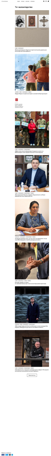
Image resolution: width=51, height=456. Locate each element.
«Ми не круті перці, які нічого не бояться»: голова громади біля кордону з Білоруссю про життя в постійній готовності (31, 326)
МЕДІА (18, 1)
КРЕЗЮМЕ (32, 1)
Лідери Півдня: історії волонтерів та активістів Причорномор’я (31, 93)
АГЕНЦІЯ (22, 1)
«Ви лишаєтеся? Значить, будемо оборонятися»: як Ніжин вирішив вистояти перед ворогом (30, 195)
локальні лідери (27, 149)
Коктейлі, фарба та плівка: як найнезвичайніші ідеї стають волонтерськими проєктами (30, 283)
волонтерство (21, 48)
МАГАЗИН (27, 1)
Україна (32, 193)
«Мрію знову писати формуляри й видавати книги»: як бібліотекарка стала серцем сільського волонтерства (29, 152)
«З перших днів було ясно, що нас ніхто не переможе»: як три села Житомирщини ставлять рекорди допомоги (31, 239)
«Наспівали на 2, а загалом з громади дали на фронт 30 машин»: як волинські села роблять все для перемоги (32, 370)
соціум (25, 280)
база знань (17, 236)
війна (16, 48)
